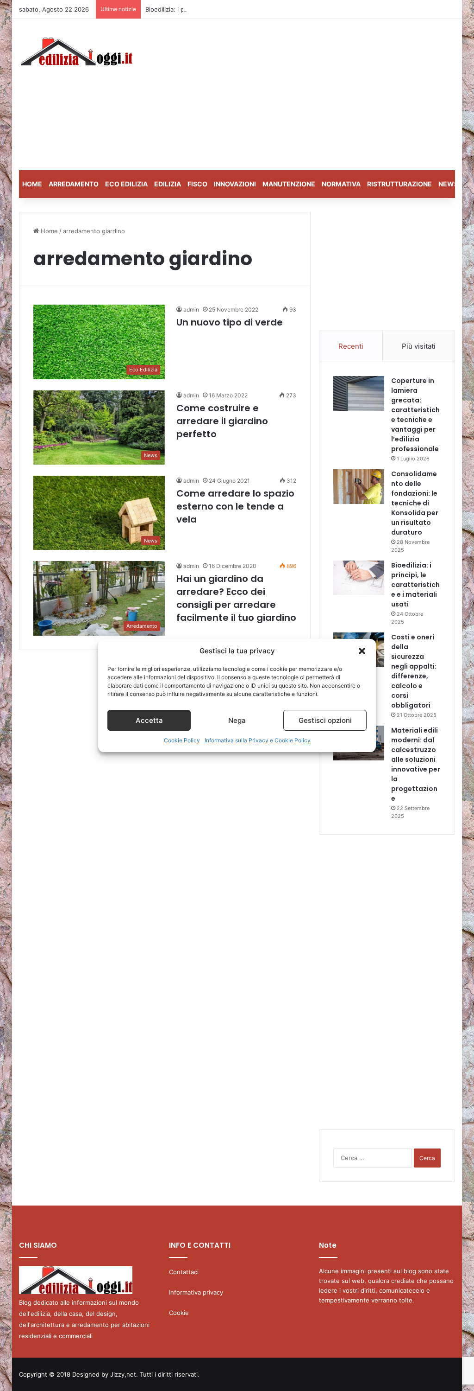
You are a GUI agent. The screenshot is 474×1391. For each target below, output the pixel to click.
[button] (362, 651)
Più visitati (419, 346)
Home (48, 231)
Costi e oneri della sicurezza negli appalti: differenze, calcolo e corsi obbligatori (414, 671)
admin (191, 309)
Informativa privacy (196, 1292)
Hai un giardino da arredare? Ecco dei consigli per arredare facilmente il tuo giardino (236, 598)
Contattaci (184, 1272)
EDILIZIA (167, 184)
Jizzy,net (123, 1374)
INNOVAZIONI (235, 184)
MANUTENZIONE (288, 184)
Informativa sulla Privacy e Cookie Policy (258, 740)
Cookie (179, 1312)
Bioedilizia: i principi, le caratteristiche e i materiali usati (224, 9)
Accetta (149, 720)
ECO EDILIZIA (126, 184)
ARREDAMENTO (74, 184)
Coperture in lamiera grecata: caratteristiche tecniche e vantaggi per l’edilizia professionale (415, 414)
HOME (32, 184)
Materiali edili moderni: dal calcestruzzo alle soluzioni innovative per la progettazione (415, 764)
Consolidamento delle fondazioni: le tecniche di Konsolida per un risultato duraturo (414, 503)
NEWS (448, 184)
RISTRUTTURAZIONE (399, 184)
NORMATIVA (341, 184)
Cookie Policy (182, 740)
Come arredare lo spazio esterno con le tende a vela (235, 506)
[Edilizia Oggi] (75, 51)
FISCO (197, 184)
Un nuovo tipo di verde (229, 322)
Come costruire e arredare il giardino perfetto (222, 421)
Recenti (350, 346)
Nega (237, 720)
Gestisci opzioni (325, 720)
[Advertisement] (321, 93)
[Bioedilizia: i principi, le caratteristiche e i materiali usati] (358, 578)
